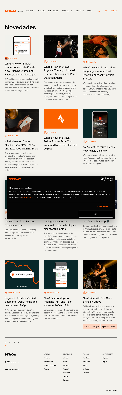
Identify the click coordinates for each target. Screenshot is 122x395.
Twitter (85, 365)
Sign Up (105, 358)
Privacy (66, 380)
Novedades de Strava (84, 11)
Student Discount (50, 365)
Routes (46, 369)
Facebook (86, 358)
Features (47, 358)
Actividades (30, 11)
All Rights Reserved (12, 369)
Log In (104, 362)
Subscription (48, 362)
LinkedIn (86, 373)
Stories (65, 365)
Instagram (86, 362)
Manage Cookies (111, 390)
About (65, 358)
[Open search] (99, 11)
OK (95, 214)
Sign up (114, 11)
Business (66, 373)
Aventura (41, 11)
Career (65, 362)
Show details (102, 206)
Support (66, 369)
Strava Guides (67, 11)
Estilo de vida (53, 11)
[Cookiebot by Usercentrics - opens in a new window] (102, 179)
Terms (65, 376)
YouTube (86, 369)
